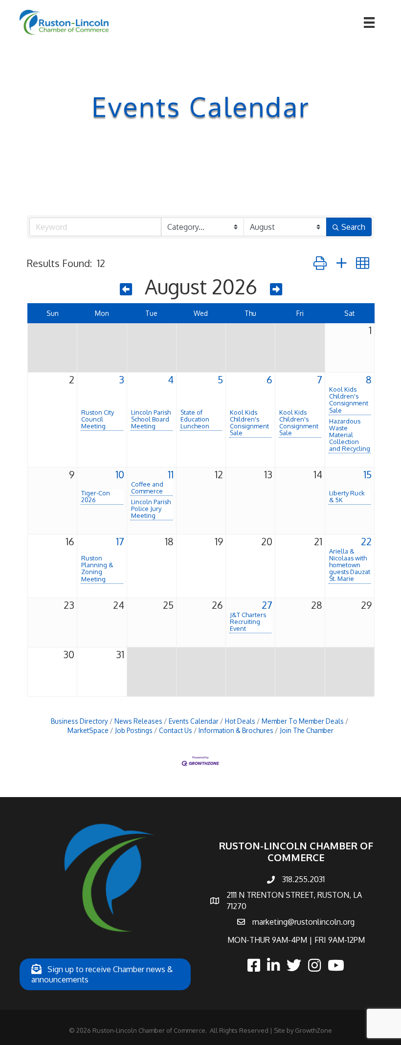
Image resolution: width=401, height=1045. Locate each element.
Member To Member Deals (303, 721)
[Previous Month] (126, 289)
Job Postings (134, 730)
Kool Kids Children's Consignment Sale (249, 422)
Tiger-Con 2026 (95, 496)
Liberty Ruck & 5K (347, 496)
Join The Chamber (307, 730)
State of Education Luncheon (194, 419)
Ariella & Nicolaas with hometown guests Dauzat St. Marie (349, 565)
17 (120, 541)
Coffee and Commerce (147, 487)
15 (367, 474)
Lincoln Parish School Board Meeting (151, 419)
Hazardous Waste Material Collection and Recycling (349, 435)
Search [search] (353, 227)
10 (119, 474)
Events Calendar (194, 721)
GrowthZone (313, 1030)
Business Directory (79, 721)
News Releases (138, 721)
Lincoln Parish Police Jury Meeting (151, 508)
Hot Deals (240, 721)
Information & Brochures (236, 730)
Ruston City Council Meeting (97, 419)
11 (171, 474)
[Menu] (369, 22)
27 (267, 605)
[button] (320, 262)
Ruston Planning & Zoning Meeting (97, 568)
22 (366, 541)
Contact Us (175, 730)
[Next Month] (276, 289)
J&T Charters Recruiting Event (248, 621)
